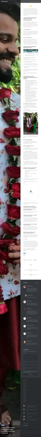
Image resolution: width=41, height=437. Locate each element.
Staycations (24, 399)
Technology (24, 400)
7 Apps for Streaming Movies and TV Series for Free (32, 410)
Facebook (24, 249)
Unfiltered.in (4, 1)
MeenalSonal (29, 332)
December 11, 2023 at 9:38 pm (30, 333)
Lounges (24, 395)
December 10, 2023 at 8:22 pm (30, 309)
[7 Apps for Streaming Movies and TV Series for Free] (30, 408)
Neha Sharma (29, 317)
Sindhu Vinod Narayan (30, 325)
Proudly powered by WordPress (27, 435)
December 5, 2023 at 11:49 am (30, 286)
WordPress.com (36, 435)
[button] (30, 51)
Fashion (24, 387)
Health (24, 392)
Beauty (24, 383)
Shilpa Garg (28, 308)
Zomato (32, 249)
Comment (24, 353)
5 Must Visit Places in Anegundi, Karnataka (31, 419)
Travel (34, 1)
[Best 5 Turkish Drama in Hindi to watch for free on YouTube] (30, 412)
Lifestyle (38, 1)
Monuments (24, 396)
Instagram (29, 249)
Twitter (27, 249)
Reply (37, 308)
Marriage (31, 264)
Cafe (23, 384)
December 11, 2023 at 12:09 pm (30, 318)
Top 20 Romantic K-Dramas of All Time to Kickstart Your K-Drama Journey (31, 406)
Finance (24, 388)
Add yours (36, 282)
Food (31, 1)
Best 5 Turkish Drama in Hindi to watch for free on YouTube (32, 413)
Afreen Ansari (5, 435)
